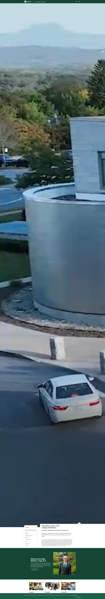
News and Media (27, 539)
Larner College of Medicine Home (30, 530)
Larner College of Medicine (40, 1)
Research (26, 537)
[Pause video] (79, 523)
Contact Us (27, 545)
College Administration (28, 535)
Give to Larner (27, 543)
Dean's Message (34, 569)
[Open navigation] (36, 527)
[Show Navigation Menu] (79, 2)
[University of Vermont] (15, 2)
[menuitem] (30, 530)
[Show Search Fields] (77, 2)
